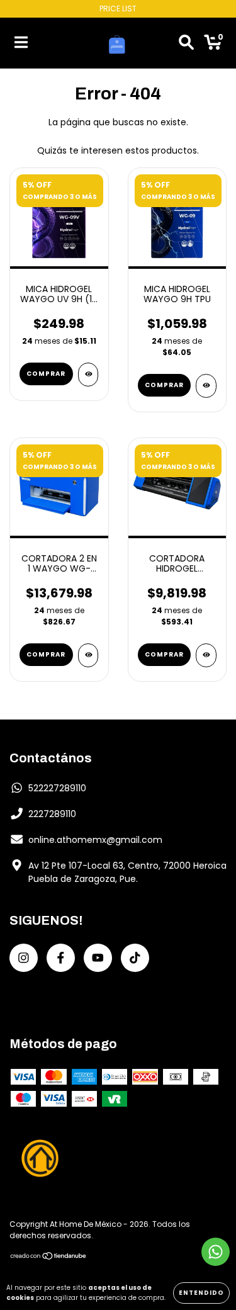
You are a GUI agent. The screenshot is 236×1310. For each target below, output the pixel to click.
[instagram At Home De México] (23, 958)
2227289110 (52, 814)
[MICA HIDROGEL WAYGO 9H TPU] (206, 386)
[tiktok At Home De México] (135, 958)
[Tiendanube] (48, 1257)
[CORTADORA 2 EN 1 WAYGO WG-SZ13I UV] (88, 655)
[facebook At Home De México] (61, 958)
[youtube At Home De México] (98, 958)
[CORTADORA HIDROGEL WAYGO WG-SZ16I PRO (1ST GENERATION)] (206, 655)
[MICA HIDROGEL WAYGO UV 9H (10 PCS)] (88, 375)
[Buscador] (186, 42)
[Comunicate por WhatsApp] (215, 1252)
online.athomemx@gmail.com (95, 839)
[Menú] (21, 42)
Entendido (201, 1292)
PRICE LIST (118, 8)
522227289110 (57, 788)
